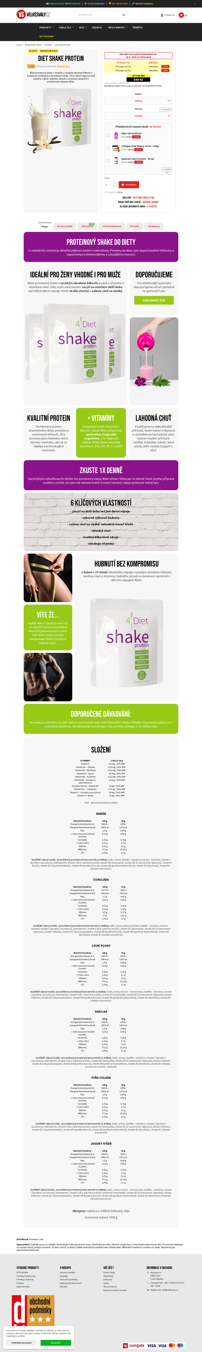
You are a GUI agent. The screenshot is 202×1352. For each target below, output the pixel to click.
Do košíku (128, 184)
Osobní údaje (109, 1272)
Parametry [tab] (154, 226)
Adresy (106, 1283)
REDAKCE (97, 27)
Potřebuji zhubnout (25, 1279)
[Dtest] (33, 1314)
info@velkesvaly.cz (170, 1290)
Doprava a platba (67, 1272)
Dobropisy (107, 1279)
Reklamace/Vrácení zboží (71, 1283)
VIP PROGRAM (46, 36)
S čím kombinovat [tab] (111, 226)
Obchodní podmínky (69, 1279)
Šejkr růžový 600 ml (131, 133)
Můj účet (63, 1286)
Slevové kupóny (110, 1286)
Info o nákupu (116, 27)
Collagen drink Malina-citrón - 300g (139, 146)
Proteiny (20, 1283)
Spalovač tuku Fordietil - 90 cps (137, 158)
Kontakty (64, 1276)
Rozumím (55, 1342)
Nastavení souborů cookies (115, 1290)
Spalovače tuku (23, 1286)
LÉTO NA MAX (22, 1272)
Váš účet (108, 1268)
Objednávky (108, 1276)
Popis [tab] (45, 226)
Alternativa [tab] (87, 226)
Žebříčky (138, 27)
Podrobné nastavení (21, 1342)
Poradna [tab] (134, 226)
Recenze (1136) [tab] (64, 226)
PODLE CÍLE (65, 27)
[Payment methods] (153, 1345)
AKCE (81, 27)
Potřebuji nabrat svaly (26, 1276)
